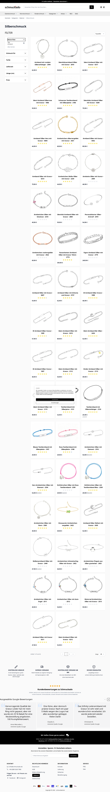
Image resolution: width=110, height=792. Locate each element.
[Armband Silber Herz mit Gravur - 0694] (42, 125)
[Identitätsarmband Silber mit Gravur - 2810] (68, 49)
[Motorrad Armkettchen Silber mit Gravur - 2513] (93, 585)
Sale (84, 769)
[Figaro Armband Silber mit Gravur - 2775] (93, 239)
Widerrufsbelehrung (38, 772)
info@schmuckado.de (65, 741)
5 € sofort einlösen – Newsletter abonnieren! (54, 1)
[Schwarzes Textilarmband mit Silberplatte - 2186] (68, 87)
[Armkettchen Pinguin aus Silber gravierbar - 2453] (93, 547)
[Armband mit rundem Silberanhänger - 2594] (42, 49)
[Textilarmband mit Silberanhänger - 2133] (93, 393)
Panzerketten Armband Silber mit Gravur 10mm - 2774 (68, 255)
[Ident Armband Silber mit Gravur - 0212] (68, 623)
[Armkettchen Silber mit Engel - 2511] (42, 585)
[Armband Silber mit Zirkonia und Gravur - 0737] (68, 279)
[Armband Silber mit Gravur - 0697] (42, 279)
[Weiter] (73, 654)
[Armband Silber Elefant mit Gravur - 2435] (93, 509)
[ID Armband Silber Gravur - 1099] (42, 317)
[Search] (92, 7)
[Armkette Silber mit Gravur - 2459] (93, 163)
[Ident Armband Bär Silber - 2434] (93, 317)
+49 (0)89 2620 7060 (15, 769)
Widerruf (36, 775)
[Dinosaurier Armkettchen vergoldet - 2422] (68, 509)
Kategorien (52, 14)
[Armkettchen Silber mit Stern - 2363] (42, 509)
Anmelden (73, 756)
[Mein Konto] (101, 7)
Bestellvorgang (62, 775)
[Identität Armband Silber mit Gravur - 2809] (68, 201)
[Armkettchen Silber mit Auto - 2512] (68, 585)
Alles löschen (11, 47)
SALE (76, 14)
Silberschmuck (30, 18)
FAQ (84, 766)
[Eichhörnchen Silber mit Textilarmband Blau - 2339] (93, 471)
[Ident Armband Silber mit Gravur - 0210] (68, 317)
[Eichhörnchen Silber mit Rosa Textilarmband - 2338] (68, 471)
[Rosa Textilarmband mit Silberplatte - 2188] (68, 433)
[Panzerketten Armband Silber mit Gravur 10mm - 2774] (68, 239)
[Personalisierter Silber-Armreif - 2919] (93, 201)
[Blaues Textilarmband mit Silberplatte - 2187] (42, 433)
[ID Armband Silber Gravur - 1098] (93, 279)
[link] (63, 654)
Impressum (35, 767)
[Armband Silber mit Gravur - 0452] (93, 125)
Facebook (12, 778)
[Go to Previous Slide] (104, 699)
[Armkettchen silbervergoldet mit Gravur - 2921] (68, 125)
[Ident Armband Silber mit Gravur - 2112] (68, 355)
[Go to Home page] (12, 7)
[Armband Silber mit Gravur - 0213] (42, 163)
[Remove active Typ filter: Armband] (23, 43)
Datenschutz (36, 778)
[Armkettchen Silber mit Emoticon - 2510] (42, 201)
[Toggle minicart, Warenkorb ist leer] (104, 7)
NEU (71, 14)
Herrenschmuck (25, 14)
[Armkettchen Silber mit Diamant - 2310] (93, 433)
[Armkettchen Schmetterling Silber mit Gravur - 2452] (68, 547)
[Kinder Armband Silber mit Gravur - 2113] (93, 355)
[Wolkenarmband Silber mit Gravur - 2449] (42, 547)
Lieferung (61, 769)
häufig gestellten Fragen (55, 739)
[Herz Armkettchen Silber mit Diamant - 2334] (42, 471)
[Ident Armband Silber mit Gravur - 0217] (93, 49)
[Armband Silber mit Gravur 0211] (42, 623)
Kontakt (60, 767)
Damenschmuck (10, 14)
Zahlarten (61, 772)
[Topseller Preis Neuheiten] (99, 34)
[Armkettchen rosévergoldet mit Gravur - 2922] (42, 239)
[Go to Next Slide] (108, 699)
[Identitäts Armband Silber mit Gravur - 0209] (93, 87)
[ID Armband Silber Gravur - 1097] (42, 355)
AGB (33, 769)
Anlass (63, 14)
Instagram (22, 778)
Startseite (7, 18)
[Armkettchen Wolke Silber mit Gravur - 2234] (68, 163)
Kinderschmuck (39, 14)
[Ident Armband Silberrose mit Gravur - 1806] (42, 87)
